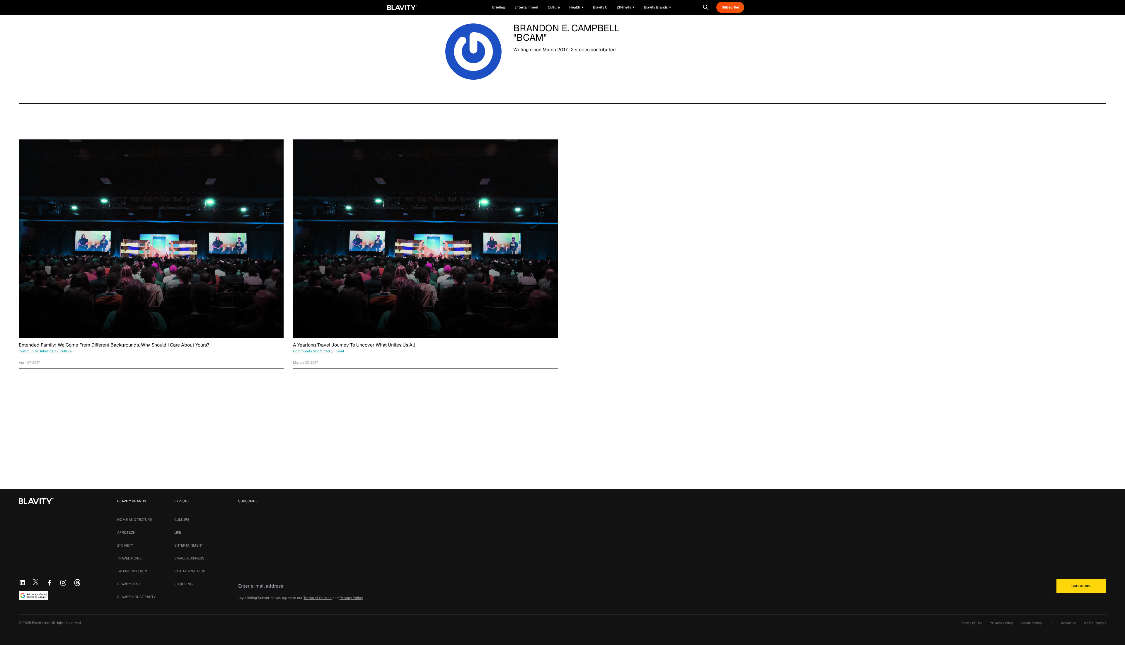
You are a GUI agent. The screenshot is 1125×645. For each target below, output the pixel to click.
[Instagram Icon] (63, 582)
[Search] (706, 7)
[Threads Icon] (77, 582)
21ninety (125, 545)
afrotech (126, 532)
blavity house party (136, 597)
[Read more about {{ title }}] (151, 238)
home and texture (134, 519)
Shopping (183, 584)
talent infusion (132, 571)
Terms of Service (318, 597)
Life (177, 532)
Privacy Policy (351, 597)
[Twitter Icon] (36, 582)
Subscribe (730, 7)
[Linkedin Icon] (22, 582)
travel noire (129, 558)
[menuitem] (576, 7)
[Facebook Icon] (49, 582)
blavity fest (128, 584)
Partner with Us (189, 571)
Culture (181, 519)
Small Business (189, 558)
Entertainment (188, 545)
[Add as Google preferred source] (33, 595)
